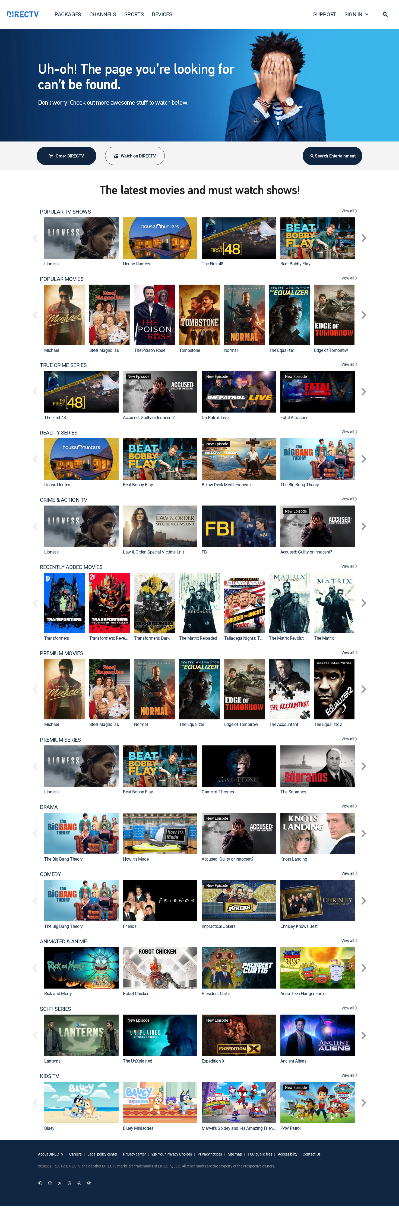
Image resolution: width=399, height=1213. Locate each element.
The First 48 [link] (212, 264)
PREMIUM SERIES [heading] (60, 739)
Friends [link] (130, 926)
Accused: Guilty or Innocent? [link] (149, 417)
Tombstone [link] (189, 350)
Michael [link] (51, 350)
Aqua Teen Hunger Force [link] (302, 994)
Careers (75, 1154)
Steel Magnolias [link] (104, 350)
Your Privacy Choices (175, 1154)
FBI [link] (205, 552)
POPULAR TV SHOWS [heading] (65, 211)
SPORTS (134, 14)
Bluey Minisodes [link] (138, 1128)
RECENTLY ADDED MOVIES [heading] (71, 567)
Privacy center (134, 1154)
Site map (234, 1154)
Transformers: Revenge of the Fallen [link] (122, 638)
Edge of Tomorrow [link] (331, 350)
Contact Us (312, 1154)
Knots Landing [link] (293, 859)
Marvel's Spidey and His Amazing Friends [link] (239, 1128)
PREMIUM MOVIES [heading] (61, 653)
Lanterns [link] (52, 1061)
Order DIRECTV (70, 156)
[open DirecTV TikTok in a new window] (89, 1183)
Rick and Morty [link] (58, 994)
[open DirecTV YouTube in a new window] (79, 1183)
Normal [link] (231, 350)
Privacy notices (209, 1154)
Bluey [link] (49, 1128)
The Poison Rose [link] (149, 350)
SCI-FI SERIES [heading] (55, 1008)
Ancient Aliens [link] (293, 1061)
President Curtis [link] (216, 994)
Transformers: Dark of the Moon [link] (163, 638)
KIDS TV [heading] (49, 1076)
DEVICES (162, 14)
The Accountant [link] (283, 725)
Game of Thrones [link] (218, 792)
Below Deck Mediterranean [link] (226, 485)
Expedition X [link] (213, 1061)
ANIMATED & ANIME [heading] (63, 941)
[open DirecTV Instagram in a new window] (69, 1183)
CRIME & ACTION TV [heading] (63, 499)
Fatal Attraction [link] (294, 417)
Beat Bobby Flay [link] (295, 264)
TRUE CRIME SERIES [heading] (63, 365)
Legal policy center (102, 1154)
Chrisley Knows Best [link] (299, 926)
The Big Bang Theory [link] (299, 485)
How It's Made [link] (136, 859)
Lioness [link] (51, 264)
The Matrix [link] (324, 638)
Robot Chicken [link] (136, 994)
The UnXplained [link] (137, 1061)
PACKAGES (68, 14)
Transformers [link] (56, 638)
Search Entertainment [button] (335, 156)
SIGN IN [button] (353, 14)
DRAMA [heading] (49, 806)
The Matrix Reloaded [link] (198, 638)
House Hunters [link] (136, 264)
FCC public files (259, 1154)
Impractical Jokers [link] (218, 926)
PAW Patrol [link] (290, 1128)
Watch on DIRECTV (138, 156)
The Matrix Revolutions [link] (290, 638)
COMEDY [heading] (50, 874)
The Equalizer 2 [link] (328, 725)
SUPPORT (324, 14)
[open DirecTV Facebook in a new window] (50, 1183)
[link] (81, 238)
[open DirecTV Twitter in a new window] (60, 1183)
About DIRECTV (50, 1154)
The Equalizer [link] (281, 350)
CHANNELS (102, 14)
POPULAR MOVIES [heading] (61, 278)
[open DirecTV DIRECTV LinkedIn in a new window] (40, 1183)
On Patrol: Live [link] (215, 417)
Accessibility (287, 1154)
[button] (385, 14)
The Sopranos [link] (293, 792)
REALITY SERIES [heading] (58, 432)
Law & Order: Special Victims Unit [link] (153, 552)
